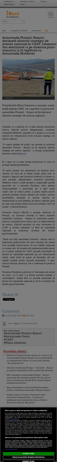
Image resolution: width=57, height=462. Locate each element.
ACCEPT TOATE (28, 454)
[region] (28, 434)
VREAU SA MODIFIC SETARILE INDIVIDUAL (28, 457)
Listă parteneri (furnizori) (11, 449)
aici (16, 428)
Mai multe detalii (15, 418)
